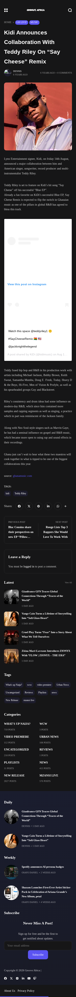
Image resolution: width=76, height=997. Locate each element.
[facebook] (19, 506)
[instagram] (17, 978)
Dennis (17, 71)
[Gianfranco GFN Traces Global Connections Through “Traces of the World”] (11, 597)
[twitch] (34, 978)
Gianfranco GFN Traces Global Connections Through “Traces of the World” (42, 596)
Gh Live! (21, 22)
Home (7, 22)
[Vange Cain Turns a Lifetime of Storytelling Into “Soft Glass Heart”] (11, 619)
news (44, 762)
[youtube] (29, 978)
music (34, 22)
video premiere (16, 736)
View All (68, 582)
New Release (14, 775)
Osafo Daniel (30, 872)
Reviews (46, 749)
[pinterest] (39, 506)
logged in (29, 566)
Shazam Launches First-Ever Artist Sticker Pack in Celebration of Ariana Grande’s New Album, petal (46, 892)
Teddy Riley (20, 493)
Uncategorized (16, 749)
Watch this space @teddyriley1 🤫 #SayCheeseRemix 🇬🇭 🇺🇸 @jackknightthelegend (30, 338)
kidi (7, 493)
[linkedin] (48, 506)
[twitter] (29, 506)
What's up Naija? (17, 723)
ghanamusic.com (22, 475)
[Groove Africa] (38, 10)
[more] (65, 506)
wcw (43, 723)
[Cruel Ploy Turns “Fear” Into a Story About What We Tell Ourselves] (11, 637)
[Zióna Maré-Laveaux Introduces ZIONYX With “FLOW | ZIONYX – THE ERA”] (11, 656)
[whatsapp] (58, 506)
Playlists (11, 762)
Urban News (49, 736)
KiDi (32, 354)
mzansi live (49, 775)
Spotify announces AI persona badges (43, 866)
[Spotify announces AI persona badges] (11, 872)
